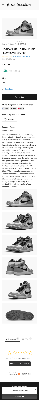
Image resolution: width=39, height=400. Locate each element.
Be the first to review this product (19, 358)
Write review (17, 56)
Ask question (26, 56)
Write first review (20, 364)
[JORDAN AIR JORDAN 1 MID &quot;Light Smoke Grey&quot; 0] (19, 28)
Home (4, 44)
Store (12, 44)
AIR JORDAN (22, 44)
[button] (19, 5)
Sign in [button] (18, 397)
